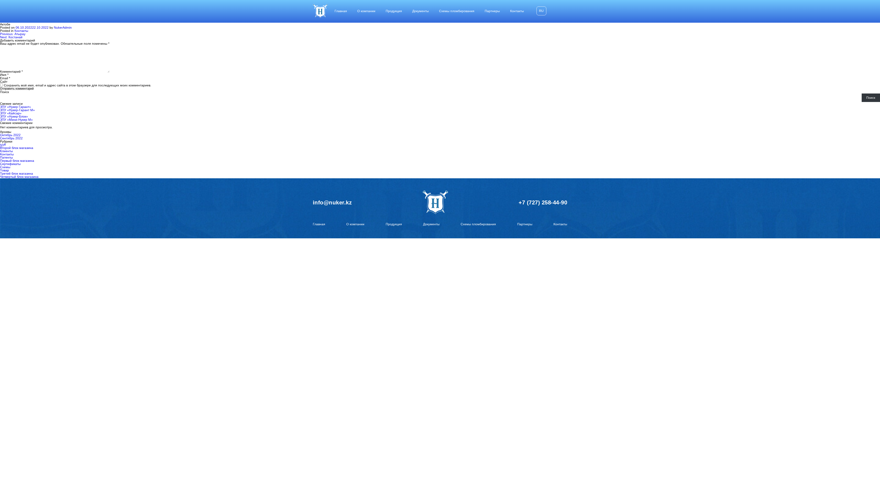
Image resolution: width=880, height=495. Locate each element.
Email (5, 78)
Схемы (5, 167)
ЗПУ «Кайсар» (11, 113)
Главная (341, 11)
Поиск (4, 92)
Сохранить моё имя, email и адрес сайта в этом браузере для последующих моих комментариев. (77, 85)
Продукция (394, 11)
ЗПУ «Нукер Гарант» (15, 107)
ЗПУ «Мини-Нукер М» (16, 119)
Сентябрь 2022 (11, 138)
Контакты (517, 11)
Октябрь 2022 (10, 135)
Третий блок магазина (16, 173)
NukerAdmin (63, 27)
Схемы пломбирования (456, 11)
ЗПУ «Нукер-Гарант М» (17, 110)
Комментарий (11, 71)
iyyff (3, 144)
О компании (366, 11)
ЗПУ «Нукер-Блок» (14, 116)
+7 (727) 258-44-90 (543, 202)
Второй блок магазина (16, 148)
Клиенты (6, 151)
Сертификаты (10, 164)
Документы (420, 11)
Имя (4, 75)
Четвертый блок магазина (19, 177)
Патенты (6, 157)
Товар (4, 170)
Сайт (3, 81)
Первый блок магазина (17, 160)
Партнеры (492, 11)
